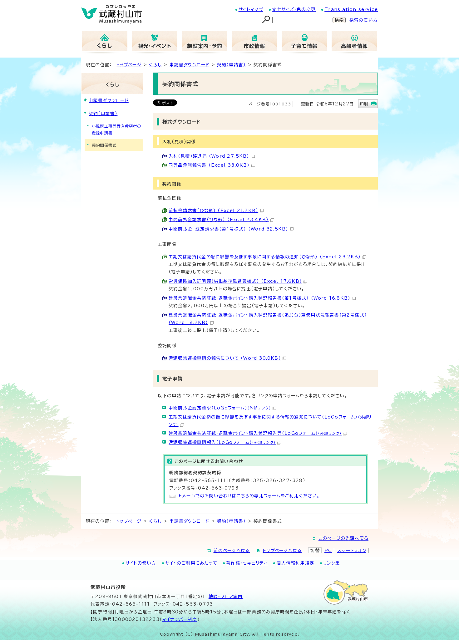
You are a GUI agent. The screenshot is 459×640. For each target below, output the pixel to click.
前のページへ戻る (232, 550)
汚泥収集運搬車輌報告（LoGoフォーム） (222, 442)
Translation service (351, 9)
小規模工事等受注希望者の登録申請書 (116, 129)
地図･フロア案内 (226, 596)
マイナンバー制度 (179, 619)
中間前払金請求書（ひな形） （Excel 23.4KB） (219, 219)
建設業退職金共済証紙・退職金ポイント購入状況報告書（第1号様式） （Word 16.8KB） (259, 298)
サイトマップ (251, 9)
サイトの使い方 (141, 563)
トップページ (128, 65)
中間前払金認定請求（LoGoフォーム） (220, 408)
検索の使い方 (363, 20)
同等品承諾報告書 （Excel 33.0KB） (209, 165)
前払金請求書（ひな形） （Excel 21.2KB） (213, 210)
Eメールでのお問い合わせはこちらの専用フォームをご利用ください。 (249, 496)
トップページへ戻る (282, 550)
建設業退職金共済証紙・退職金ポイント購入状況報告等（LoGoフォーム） (255, 433)
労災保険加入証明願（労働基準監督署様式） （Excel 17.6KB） (235, 281)
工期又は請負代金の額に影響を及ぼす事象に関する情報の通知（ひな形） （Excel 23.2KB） (265, 257)
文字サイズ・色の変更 (294, 9)
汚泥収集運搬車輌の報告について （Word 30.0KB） (225, 358)
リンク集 (331, 563)
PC (328, 550)
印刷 (364, 104)
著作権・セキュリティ (247, 563)
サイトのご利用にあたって (191, 563)
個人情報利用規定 (295, 563)
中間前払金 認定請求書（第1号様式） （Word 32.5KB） (228, 229)
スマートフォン (351, 550)
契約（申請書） (231, 65)
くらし (155, 65)
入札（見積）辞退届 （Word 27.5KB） (209, 156)
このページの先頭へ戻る (343, 538)
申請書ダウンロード (190, 65)
